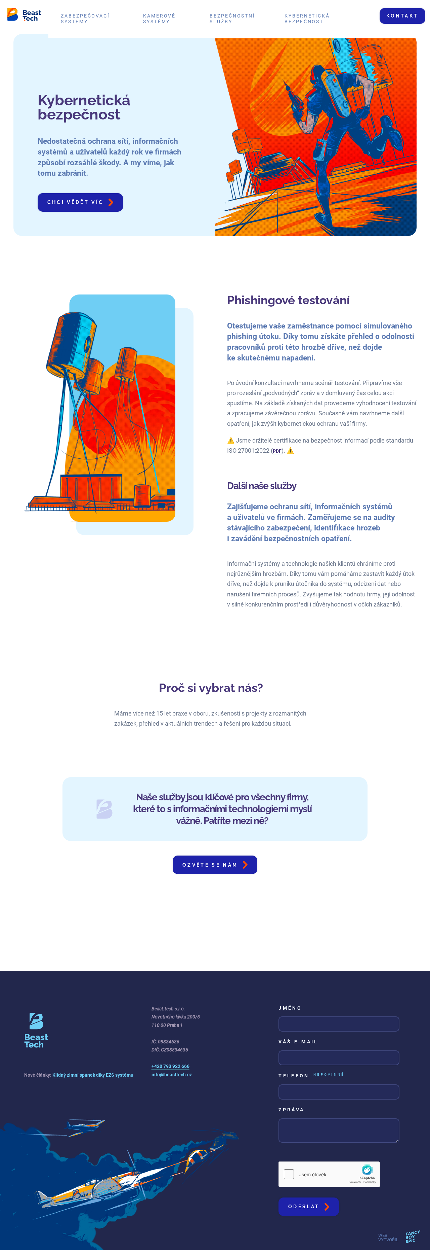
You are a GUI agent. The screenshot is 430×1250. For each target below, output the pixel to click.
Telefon (311, 1076)
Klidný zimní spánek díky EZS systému (92, 1075)
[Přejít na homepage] (24, 15)
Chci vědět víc (75, 202)
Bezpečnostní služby (232, 19)
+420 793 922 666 (170, 1066)
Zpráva (291, 1110)
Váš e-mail (298, 1042)
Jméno (290, 1008)
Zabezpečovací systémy (85, 19)
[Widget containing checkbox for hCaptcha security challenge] (329, 1174)
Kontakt (402, 16)
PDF (277, 451)
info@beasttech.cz (172, 1075)
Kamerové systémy (159, 19)
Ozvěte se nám (210, 865)
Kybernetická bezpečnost (307, 19)
